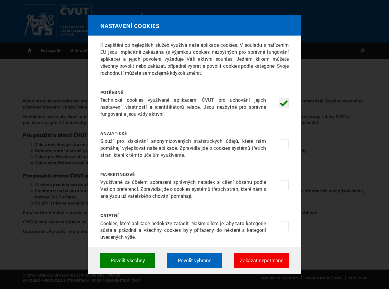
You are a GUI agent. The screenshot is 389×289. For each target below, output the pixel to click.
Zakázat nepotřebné (261, 260)
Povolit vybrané (194, 260)
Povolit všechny (128, 260)
